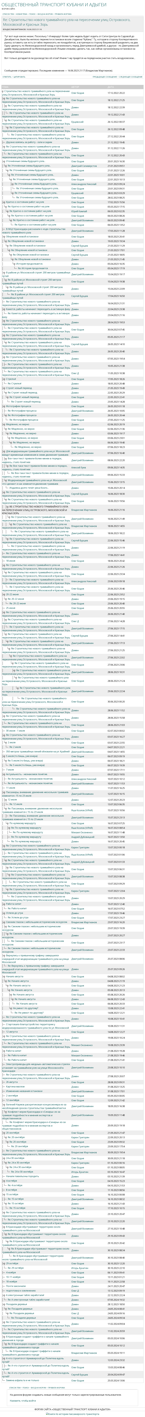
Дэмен (75, 107)
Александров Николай (83, 184)
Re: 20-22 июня (16, 598)
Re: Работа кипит (17, 908)
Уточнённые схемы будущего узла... (25, 161)
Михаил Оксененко (82, 832)
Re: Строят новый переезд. (23, 392)
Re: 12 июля (15, 804)
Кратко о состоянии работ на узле (25, 202)
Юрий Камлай (79, 211)
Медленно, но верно (17, 424)
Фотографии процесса (18, 406)
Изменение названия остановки (24, 1091)
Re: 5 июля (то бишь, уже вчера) (25, 760)
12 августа (12, 1031)
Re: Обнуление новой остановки (26, 241)
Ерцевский (77, 121)
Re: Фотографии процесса (22, 410)
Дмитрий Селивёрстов (84, 166)
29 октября (12, 1263)
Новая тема (21, 14)
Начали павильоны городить (22, 1176)
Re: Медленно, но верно (21, 428)
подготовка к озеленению (21, 1290)
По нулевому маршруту (22, 823)
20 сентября (12, 1132)
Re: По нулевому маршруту (26, 827)
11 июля (10, 787)
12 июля (12, 799)
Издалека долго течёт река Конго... (29, 487)
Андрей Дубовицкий (82, 837)
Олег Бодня (77, 93)
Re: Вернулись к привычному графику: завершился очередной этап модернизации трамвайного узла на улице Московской (35, 969)
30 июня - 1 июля (15, 730)
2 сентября (12, 1095)
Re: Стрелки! (14, 383)
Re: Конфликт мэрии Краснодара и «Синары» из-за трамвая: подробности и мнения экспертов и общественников (34, 1125)
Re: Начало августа (18, 981)
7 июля (10, 769)
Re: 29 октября (16, 1267)
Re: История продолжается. (33, 268)
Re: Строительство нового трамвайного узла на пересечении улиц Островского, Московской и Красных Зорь (35, 681)
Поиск (32, 14)
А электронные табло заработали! (25, 1295)
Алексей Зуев (78, 467)
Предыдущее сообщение (105, 77)
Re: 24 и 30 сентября (19, 1162)
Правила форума (63, 14)
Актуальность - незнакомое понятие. (27, 774)
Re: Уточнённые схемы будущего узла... (29, 165)
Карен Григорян (80, 847)
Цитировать (19, 77)
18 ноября (11, 1281)
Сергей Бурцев (79, 245)
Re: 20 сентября (16, 1137)
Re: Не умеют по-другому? (29, 1012)
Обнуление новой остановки (22, 236)
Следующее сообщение (130, 77)
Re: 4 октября (15, 1185)
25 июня (10, 608)
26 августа (12, 1082)
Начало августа (14, 976)
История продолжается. (29, 263)
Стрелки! (11, 379)
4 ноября (11, 1272)
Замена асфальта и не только (22, 1380)
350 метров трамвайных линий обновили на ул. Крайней (38, 751)
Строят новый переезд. (19, 388)
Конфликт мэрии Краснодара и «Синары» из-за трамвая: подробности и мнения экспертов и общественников (31, 1115)
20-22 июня (12, 594)
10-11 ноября (13, 1277)
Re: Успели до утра (18, 917)
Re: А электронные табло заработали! (28, 1299)
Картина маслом (15, 1086)
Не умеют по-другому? (25, 1008)
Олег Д (75, 373)
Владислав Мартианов (14, 29)
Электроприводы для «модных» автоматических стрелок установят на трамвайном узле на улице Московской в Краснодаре (36, 1067)
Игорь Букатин (79, 1172)
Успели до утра (14, 912)
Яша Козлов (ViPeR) (82, 810)
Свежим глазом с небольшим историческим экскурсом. (36, 922)
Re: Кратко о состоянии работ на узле (28, 206)
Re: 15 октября (16, 1198)
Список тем (8, 14)
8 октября (11, 1189)
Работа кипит (13, 903)
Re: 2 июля (15, 747)
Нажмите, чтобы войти (23, 1400)
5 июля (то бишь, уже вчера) (22, 756)
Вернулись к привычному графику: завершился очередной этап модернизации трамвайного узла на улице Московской (35, 959)
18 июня (10, 560)
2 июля (11, 742)
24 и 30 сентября (15, 1158)
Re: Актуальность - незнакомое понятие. (30, 778)
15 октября (12, 1194)
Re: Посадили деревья (20, 1308)
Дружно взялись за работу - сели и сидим (29, 142)
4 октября (11, 1180)
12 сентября (12, 1100)
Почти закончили (16, 1286)
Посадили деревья (16, 1304)
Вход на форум (45, 14)
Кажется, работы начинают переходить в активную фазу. (38, 309)
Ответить (7, 77)
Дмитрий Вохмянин (82, 220)
